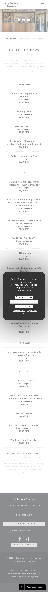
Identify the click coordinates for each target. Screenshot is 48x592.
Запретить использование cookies (24, 302)
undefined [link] (24, 314)
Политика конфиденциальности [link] (25, 311)
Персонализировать (24, 306)
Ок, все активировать (24, 297)
